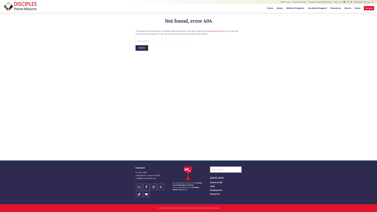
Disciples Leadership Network (320, 2)
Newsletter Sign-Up (362, 2)
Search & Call (216, 182)
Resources (215, 194)
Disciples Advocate (299, 2)
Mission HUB (285, 2)
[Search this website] (372, 2)
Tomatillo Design (213, 208)
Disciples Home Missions (178, 208)
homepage (213, 31)
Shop (336, 2)
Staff (212, 186)
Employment (216, 190)
